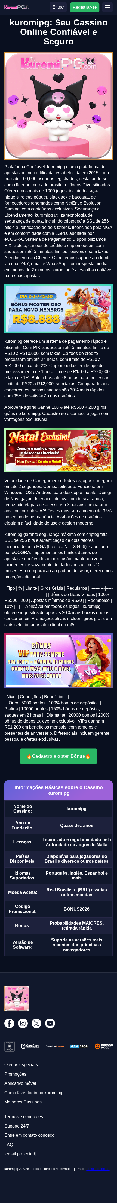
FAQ (8, 1144)
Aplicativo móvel (20, 1083)
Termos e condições (23, 1116)
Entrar (58, 7)
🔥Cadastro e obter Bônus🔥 (58, 756)
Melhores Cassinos (23, 1102)
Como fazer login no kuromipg (33, 1092)
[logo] (16, 7)
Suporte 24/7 (16, 1126)
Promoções (15, 1074)
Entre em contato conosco (29, 1135)
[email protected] (98, 1169)
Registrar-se (84, 7)
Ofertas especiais (21, 1064)
